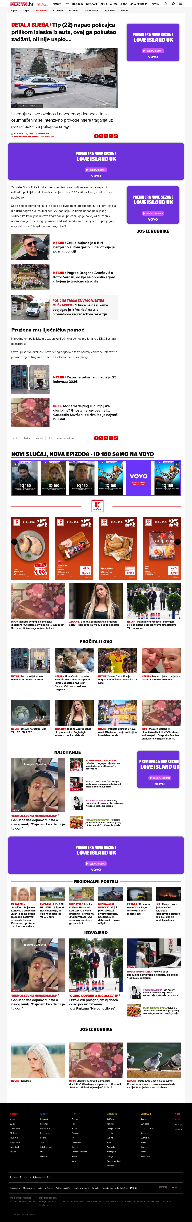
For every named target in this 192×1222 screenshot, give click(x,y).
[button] (15, 464)
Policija (50, 438)
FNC (42, 1151)
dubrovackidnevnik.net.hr (133, 1201)
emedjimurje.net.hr (47, 1201)
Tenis (42, 1142)
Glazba (74, 1128)
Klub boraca (45, 1128)
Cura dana (145, 1123)
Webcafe (92, 4)
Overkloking (145, 1137)
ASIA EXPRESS (138, 4)
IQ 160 (123, 4)
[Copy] (116, 136)
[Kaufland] (96, 506)
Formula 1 (44, 1156)
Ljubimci (110, 1137)
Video (177, 1119)
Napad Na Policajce (66, 438)
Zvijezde (75, 1119)
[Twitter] (101, 136)
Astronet (144, 1119)
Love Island (76, 1142)
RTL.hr (13, 1201)
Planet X (144, 1142)
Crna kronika (41, 10)
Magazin (77, 4)
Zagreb (39, 438)
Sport (57, 4)
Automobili (111, 1165)
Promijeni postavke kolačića (115, 1187)
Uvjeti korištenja (45, 1187)
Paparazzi (75, 1133)
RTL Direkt (74, 10)
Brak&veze (111, 1119)
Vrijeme (125, 10)
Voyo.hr (32, 1201)
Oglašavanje (29, 1187)
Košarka (43, 1137)
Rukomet (44, 1123)
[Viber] (111, 136)
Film (73, 1123)
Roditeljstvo (111, 1151)
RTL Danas (58, 10)
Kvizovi (143, 1151)
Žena (104, 4)
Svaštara (144, 1147)
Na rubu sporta (46, 1133)
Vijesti (14, 10)
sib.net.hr (63, 1201)
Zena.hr (22, 1201)
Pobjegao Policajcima (22, 438)
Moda (109, 1142)
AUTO (113, 4)
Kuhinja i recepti (113, 1128)
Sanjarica (178, 1129)
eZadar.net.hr (154, 1201)
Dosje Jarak (109, 10)
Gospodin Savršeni (79, 1151)
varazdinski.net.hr (95, 1201)
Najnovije (178, 1124)
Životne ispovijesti (114, 1160)
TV (73, 1137)
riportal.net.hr (112, 1201)
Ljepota (110, 1133)
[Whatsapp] (106, 136)
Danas (14, 1114)
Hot (66, 4)
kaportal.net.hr (77, 1201)
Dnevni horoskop (147, 1128)
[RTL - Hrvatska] (163, 1188)
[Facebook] (96, 136)
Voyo (74, 1160)
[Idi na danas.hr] (22, 4)
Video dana (145, 1156)
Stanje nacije (91, 10)
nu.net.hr (167, 1201)
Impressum (15, 1187)
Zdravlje (110, 1156)
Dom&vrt (110, 1123)
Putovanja (111, 1147)
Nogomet (44, 1119)
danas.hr (43, 134)
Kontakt (95, 1187)
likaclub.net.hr (45, 1205)
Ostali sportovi (46, 1147)
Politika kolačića (63, 1187)
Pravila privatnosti (81, 1187)
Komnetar (145, 1133)
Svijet (26, 10)
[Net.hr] (177, 1188)
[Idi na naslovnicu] (43, 7)
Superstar (76, 1147)
